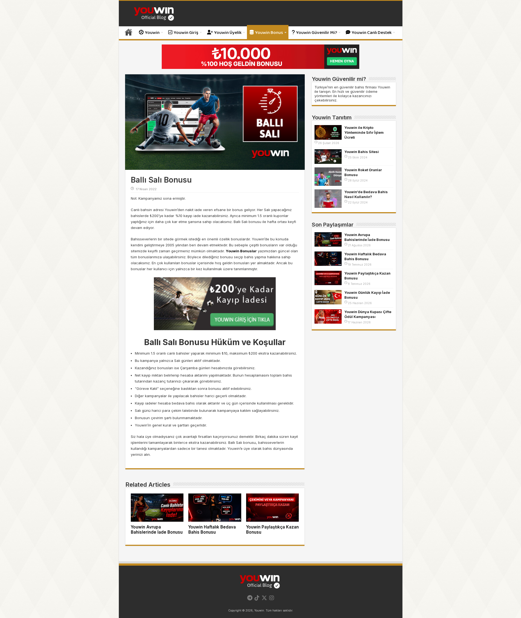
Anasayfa (129, 32)
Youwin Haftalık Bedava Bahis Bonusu (212, 529)
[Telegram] (250, 598)
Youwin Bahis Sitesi (361, 151)
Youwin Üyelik (228, 32)
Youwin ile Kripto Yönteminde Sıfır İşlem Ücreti (364, 132)
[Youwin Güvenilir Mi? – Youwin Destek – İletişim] (155, 13)
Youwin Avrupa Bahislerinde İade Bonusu (157, 529)
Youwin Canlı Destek (372, 32)
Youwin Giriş (186, 32)
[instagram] (272, 598)
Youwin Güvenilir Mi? (316, 32)
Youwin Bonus (269, 32)
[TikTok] (257, 598)
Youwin (152, 32)
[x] (264, 598)
